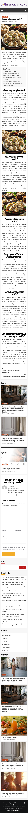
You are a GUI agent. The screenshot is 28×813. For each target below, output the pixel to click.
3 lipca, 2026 (10, 796)
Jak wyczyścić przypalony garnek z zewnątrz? (14, 375)
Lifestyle (4, 644)
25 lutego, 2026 (10, 471)
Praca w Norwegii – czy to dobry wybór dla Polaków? (13, 610)
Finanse (4, 638)
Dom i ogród (5, 16)
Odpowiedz (12, 495)
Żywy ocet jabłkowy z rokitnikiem (10, 590)
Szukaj (3, 562)
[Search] (25, 10)
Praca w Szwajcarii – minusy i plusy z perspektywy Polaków (11, 605)
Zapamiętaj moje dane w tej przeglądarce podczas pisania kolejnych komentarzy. (13, 548)
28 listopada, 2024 (12, 21)
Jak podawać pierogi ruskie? (11, 73)
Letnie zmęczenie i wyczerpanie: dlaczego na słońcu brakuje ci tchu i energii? (14, 601)
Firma (3, 641)
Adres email (18, 530)
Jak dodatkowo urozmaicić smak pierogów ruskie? (13, 84)
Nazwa (4, 530)
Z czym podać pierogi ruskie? (11, 75)
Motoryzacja (5, 647)
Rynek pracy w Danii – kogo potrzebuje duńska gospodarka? (12, 624)
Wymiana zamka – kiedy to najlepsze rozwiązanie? (11, 469)
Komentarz (5, 509)
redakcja (5, 21)
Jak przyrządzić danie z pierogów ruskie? (13, 78)
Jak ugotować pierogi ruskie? (12, 81)
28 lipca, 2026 (10, 413)
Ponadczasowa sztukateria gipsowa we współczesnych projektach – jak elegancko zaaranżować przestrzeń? (13, 440)
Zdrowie (4, 650)
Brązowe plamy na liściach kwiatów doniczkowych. (10, 371)
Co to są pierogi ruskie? (10, 71)
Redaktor (4, 471)
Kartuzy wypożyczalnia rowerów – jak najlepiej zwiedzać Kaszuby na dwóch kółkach (14, 620)
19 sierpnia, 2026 (11, 681)
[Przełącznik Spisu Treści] (22, 69)
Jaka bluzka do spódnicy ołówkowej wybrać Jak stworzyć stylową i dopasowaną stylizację (14, 578)
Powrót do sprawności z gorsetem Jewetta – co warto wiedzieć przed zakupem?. (13, 615)
